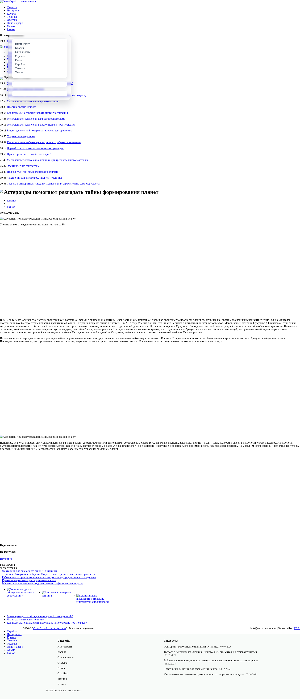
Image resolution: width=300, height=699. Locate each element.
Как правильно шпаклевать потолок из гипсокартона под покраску (47, 622)
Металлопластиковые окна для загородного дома (36, 118)
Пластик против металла (21, 106)
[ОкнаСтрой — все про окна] (18, 1)
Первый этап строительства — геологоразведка (35, 148)
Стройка (12, 7)
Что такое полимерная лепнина (25, 619)
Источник (6, 558)
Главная (11, 200)
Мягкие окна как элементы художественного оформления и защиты (42, 583)
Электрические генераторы (23, 165)
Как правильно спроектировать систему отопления (37, 112)
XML (297, 628)
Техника (12, 16)
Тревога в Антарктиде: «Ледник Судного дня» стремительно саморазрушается (53, 183)
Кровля (11, 13)
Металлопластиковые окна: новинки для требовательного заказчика (47, 159)
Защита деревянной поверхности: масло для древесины (40, 130)
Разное (11, 29)
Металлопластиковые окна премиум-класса (33, 101)
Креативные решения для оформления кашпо (29, 580)
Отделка (12, 19)
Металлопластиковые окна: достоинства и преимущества (41, 124)
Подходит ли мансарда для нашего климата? (33, 171)
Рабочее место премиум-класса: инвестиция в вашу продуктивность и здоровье (49, 577)
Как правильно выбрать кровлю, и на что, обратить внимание (44, 142)
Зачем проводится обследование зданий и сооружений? (40, 616)
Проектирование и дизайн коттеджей (29, 154)
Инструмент (14, 10)
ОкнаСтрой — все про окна (49, 628)
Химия (11, 26)
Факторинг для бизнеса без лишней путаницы (34, 177)
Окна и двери (15, 23)
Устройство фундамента (21, 136)
